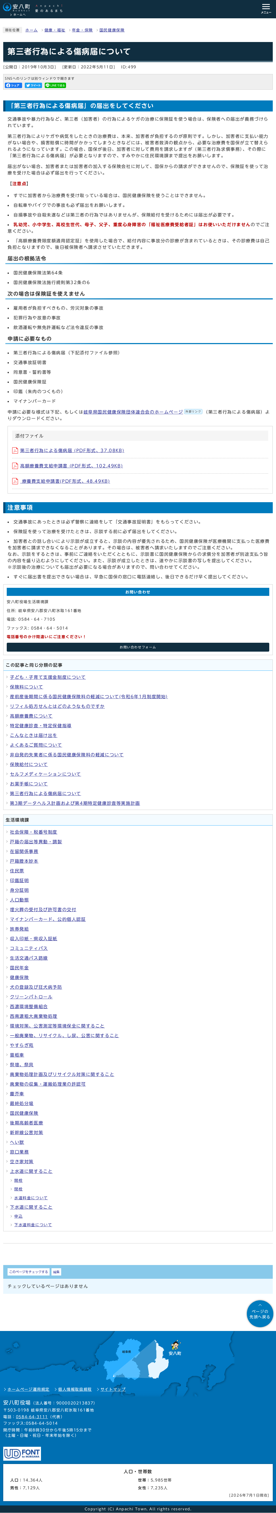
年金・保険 (82, 30)
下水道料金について (33, 1225)
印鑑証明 (19, 880)
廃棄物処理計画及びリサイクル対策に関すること (62, 1074)
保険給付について (29, 764)
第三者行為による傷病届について (45, 793)
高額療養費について (31, 716)
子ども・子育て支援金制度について (48, 677)
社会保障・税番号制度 (33, 832)
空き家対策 (22, 1161)
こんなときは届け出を (33, 735)
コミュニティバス (29, 948)
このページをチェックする (28, 1271)
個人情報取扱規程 (75, 1389)
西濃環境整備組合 (29, 1006)
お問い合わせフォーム (138, 647)
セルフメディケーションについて (45, 774)
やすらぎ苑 (22, 1045)
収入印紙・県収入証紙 (33, 939)
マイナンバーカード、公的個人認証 (48, 919)
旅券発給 (19, 929)
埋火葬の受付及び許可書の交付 (43, 909)
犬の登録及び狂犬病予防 (36, 987)
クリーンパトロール (31, 997)
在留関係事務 (24, 851)
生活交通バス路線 (29, 958)
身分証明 (19, 890)
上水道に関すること (31, 1171)
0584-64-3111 (32, 1417)
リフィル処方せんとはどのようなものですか (57, 706)
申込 (18, 1216)
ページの (260, 1314)
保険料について (26, 687)
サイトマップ (113, 1389)
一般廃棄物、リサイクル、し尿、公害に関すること (64, 1035)
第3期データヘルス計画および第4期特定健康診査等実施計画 (75, 803)
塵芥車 (17, 1094)
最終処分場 (22, 1103)
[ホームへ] (35, 7)
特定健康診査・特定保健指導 (41, 726)
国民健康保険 (112, 30)
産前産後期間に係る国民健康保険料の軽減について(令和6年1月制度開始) (89, 696)
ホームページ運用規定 (29, 1389)
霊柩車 (17, 1055)
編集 (56, 1271)
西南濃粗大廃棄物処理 (33, 1016)
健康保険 (19, 977)
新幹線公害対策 (26, 1132)
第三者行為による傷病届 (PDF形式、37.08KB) (72, 450)
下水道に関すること (31, 1207)
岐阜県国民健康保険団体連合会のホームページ (142, 412)
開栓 (18, 1180)
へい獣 (17, 1142)
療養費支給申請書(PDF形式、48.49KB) (65, 481)
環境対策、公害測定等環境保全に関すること (57, 1026)
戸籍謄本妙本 (24, 861)
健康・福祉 (54, 30)
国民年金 (19, 968)
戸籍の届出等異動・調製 (36, 842)
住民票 (17, 871)
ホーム (31, 30)
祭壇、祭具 (22, 1065)
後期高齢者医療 (26, 1123)
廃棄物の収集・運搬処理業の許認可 (48, 1084)
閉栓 (18, 1189)
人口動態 (19, 900)
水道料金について (31, 1198)
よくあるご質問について (36, 745)
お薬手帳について (29, 784)
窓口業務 (19, 1152)
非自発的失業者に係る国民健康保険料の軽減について (67, 755)
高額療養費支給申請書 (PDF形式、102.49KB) (71, 466)
